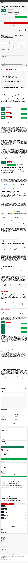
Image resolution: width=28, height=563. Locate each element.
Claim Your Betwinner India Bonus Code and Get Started (9, 494)
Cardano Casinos (3, 539)
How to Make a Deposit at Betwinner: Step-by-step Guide (9, 498)
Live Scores (3, 439)
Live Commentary (4, 441)
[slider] (7, 394)
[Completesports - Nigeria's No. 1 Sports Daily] (2, 3)
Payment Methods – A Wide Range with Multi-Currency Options (10, 77)
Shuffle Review (3, 416)
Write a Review (25, 388)
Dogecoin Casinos (3, 541)
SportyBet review (6, 249)
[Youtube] (23, 3)
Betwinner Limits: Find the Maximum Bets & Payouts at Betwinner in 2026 (11, 483)
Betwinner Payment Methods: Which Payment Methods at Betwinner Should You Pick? (13, 489)
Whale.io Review (17, 419)
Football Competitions (4, 437)
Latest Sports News (4, 430)
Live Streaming (4, 443)
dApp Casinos (2, 540)
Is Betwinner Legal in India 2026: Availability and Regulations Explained (11, 500)
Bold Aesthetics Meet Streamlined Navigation (8, 75)
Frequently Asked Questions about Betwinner (8, 85)
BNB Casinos (2, 538)
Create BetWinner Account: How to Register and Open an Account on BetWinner (12, 496)
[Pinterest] (6, 549)
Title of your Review (3, 396)
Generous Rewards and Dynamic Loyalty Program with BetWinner (10, 81)
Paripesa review (20, 222)
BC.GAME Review (17, 414)
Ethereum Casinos (3, 543)
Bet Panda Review (6, 518)
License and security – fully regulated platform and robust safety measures (11, 80)
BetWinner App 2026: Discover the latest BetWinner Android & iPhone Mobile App (12, 481)
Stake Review (3, 414)
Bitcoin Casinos (3, 537)
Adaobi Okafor (4, 69)
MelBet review (13, 158)
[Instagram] (21, 3)
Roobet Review (17, 416)
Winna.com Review (3, 419)
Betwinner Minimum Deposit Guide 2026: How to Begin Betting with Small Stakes (12, 485)
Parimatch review (22, 129)
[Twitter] (5, 549)
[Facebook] (20, 3)
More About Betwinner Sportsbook (6, 82)
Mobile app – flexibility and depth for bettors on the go (9, 76)
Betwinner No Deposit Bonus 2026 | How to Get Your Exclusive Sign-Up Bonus (12, 487)
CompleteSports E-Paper (5, 432)
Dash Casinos (2, 542)
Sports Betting (2, 4)
